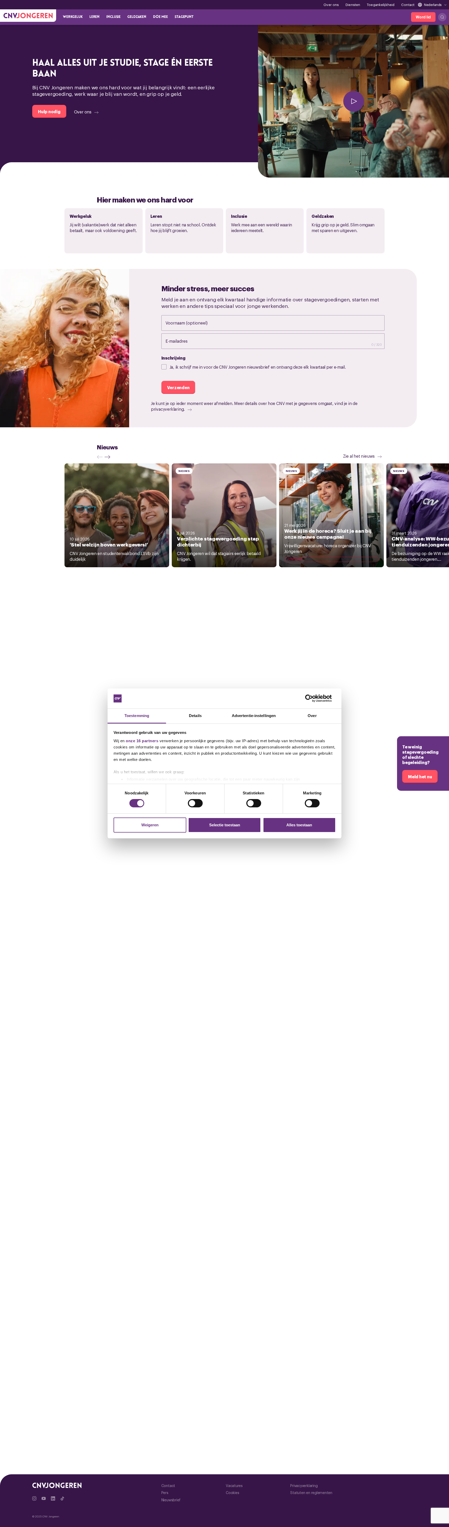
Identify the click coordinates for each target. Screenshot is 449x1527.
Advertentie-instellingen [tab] (254, 715)
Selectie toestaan (224, 825)
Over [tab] (312, 715)
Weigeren (150, 825)
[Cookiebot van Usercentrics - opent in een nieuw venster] (313, 698)
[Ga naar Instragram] (34, 1498)
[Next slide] (108, 457)
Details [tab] (195, 715)
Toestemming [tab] (136, 715)
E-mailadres (182, 341)
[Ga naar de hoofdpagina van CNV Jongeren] (28, 15)
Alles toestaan (299, 825)
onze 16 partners (142, 741)
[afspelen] (353, 101)
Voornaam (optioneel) (192, 323)
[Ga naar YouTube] (43, 1498)
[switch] (195, 803)
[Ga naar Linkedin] (53, 1498)
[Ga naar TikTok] (62, 1498)
